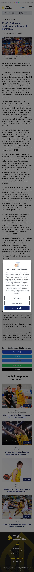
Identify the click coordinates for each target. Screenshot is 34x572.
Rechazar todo (17, 303)
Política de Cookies (19, 290)
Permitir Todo (17, 308)
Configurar (17, 298)
